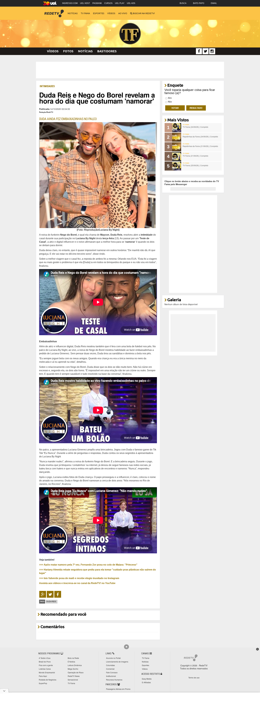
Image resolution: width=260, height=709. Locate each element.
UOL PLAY (119, 3)
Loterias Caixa (45, 669)
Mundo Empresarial (47, 672)
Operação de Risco (76, 672)
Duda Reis (51, 602)
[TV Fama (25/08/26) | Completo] (176, 166)
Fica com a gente (46, 665)
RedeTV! (54, 11)
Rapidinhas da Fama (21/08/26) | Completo (200, 146)
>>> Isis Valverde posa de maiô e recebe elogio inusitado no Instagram (79, 578)
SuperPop (43, 683)
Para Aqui (43, 676)
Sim (170, 97)
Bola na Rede (73, 658)
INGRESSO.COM (70, 3)
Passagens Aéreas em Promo (118, 689)
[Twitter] (206, 51)
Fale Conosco (112, 672)
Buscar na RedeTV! (143, 13)
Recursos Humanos (114, 679)
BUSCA (183, 3)
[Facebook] (199, 51)
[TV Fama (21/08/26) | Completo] (176, 156)
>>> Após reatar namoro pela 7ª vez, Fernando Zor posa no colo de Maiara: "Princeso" (88, 564)
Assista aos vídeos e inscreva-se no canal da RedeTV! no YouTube (77, 583)
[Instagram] (212, 51)
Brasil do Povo (45, 661)
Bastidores (107, 51)
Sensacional (73, 679)
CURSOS (108, 3)
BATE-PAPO (198, 3)
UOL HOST (85, 3)
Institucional (111, 676)
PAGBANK (97, 3)
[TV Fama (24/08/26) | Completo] (176, 127)
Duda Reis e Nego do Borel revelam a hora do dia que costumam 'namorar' (97, 98)
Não (170, 101)
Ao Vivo (122, 13)
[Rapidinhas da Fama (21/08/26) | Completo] (176, 146)
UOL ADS (131, 3)
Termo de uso (194, 677)
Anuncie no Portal (113, 658)
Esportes (98, 13)
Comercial (110, 669)
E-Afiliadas (146, 682)
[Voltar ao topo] (126, 646)
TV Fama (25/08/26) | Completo (195, 165)
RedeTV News (74, 676)
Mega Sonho (73, 669)
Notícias (73, 13)
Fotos (68, 51)
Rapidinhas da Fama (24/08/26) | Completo (200, 136)
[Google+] (42, 594)
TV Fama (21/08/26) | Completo (195, 155)
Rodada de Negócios (47, 679)
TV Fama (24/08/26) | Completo (195, 127)
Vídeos (111, 13)
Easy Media (147, 678)
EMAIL (214, 3)
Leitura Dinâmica (75, 665)
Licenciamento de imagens (117, 661)
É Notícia (71, 661)
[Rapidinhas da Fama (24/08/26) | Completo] (176, 137)
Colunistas (110, 665)
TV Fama (85, 13)
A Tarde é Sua (44, 658)
